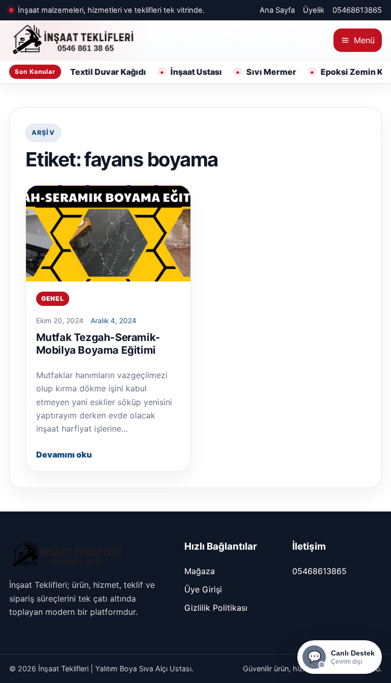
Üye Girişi (203, 589)
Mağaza (199, 571)
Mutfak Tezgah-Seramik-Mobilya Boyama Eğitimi (98, 343)
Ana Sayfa (277, 10)
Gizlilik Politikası (215, 608)
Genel (52, 298)
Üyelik (313, 10)
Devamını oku (64, 454)
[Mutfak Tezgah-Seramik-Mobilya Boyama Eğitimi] (108, 233)
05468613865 (357, 10)
